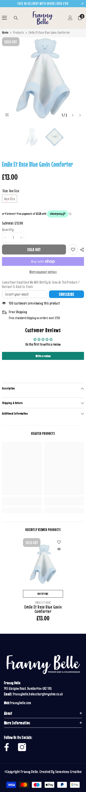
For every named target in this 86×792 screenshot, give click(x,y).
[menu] (4, 17)
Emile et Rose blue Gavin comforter (43, 609)
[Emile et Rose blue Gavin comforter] (43, 564)
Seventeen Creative (68, 771)
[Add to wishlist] (73, 249)
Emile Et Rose (43, 602)
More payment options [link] (43, 272)
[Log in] (70, 18)
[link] (22, 503)
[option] (43, 78)
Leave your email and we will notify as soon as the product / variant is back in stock (41, 284)
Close (82, 3)
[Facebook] (6, 747)
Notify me (43, 593)
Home (5, 33)
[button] (72, 115)
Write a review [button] (43, 356)
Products (18, 33)
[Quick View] (59, 549)
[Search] (15, 18)
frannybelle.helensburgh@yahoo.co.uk (38, 694)
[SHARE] (81, 249)
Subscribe (66, 294)
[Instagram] (22, 747)
